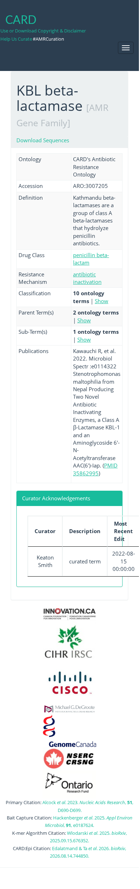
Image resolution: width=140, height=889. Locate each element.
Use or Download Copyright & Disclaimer (43, 30)
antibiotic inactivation (87, 278)
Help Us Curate (16, 39)
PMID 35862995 (95, 469)
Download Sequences (42, 140)
